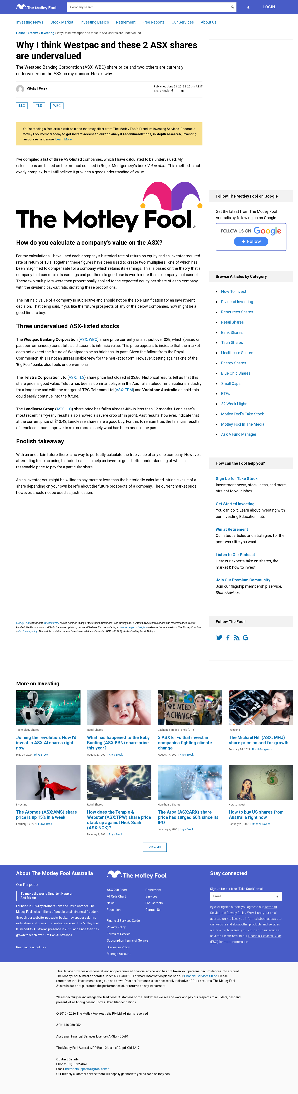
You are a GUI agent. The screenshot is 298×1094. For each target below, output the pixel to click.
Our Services (183, 22)
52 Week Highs (234, 403)
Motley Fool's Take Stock (242, 414)
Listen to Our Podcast (235, 554)
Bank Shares (232, 332)
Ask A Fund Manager (238, 434)
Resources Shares (237, 312)
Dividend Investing (237, 301)
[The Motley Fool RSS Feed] (237, 638)
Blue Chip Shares (236, 373)
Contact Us (153, 909)
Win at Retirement (232, 529)
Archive (32, 33)
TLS (39, 106)
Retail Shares (232, 322)
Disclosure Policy (118, 947)
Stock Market (61, 22)
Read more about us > (31, 947)
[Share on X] (177, 91)
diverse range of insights (133, 627)
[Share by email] (182, 91)
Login (269, 7)
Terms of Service (118, 934)
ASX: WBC (88, 339)
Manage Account (119, 954)
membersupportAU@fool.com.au (88, 1069)
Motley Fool (23, 623)
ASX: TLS (76, 377)
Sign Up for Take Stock (237, 478)
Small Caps (231, 383)
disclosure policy (27, 631)
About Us (209, 22)
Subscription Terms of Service (127, 940)
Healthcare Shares (237, 352)
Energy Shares (233, 363)
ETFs (225, 393)
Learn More (63, 139)
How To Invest (233, 291)
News (111, 903)
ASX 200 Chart (117, 890)
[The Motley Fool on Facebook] (228, 638)
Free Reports (153, 22)
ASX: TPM (124, 389)
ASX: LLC (64, 409)
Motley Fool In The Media (242, 424)
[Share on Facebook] (172, 91)
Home (20, 33)
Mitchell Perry (36, 88)
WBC (57, 106)
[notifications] (248, 7)
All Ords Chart (116, 896)
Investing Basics (94, 22)
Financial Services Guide (123, 920)
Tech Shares (232, 342)
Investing (47, 33)
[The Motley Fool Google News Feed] (246, 638)
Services (151, 896)
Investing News (29, 22)
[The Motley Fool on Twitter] (220, 638)
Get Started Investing (235, 504)
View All (155, 847)
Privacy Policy (116, 927)
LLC (22, 106)
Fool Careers (154, 903)
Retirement (125, 22)
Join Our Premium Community (243, 580)
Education (114, 909)
